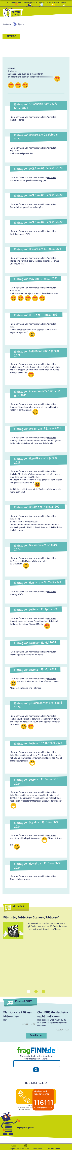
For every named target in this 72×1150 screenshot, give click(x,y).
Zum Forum (36, 1035)
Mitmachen (53, 2)
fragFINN (36, 1058)
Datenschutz (25, 1147)
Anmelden (51, 117)
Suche (63, 2)
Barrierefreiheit (54, 1147)
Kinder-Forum (23, 1001)
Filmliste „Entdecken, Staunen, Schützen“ (31, 917)
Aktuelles (18, 906)
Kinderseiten (29, 2)
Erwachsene (37, 1147)
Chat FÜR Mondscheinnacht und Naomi (52, 1014)
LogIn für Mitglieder (25, 1127)
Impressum (14, 1147)
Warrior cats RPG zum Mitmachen (17, 1014)
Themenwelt (16, 2)
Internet (42, 2)
